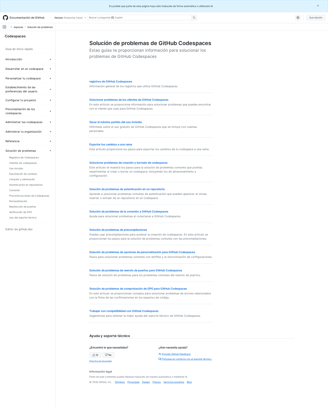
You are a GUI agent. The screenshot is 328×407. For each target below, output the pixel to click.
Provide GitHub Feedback (176, 354)
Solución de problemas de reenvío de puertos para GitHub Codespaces (135, 270)
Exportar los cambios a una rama (110, 144)
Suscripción (315, 17)
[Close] (318, 6)
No (109, 354)
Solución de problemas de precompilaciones (118, 229)
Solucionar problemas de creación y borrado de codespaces (128, 162)
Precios (157, 382)
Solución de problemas (40, 27)
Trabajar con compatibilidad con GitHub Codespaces (124, 311)
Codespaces (16, 27)
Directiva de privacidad (100, 361)
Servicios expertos (173, 382)
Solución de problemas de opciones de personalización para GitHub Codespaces (142, 252)
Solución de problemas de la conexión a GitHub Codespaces (128, 211)
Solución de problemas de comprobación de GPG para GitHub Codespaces (138, 288)
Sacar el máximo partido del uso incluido (115, 122)
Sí (97, 354)
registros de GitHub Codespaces (110, 81)
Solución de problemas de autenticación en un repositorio (127, 189)
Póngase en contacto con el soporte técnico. (187, 359)
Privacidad (133, 382)
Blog (189, 382)
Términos (120, 382)
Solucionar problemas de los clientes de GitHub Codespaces (128, 99)
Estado (146, 382)
